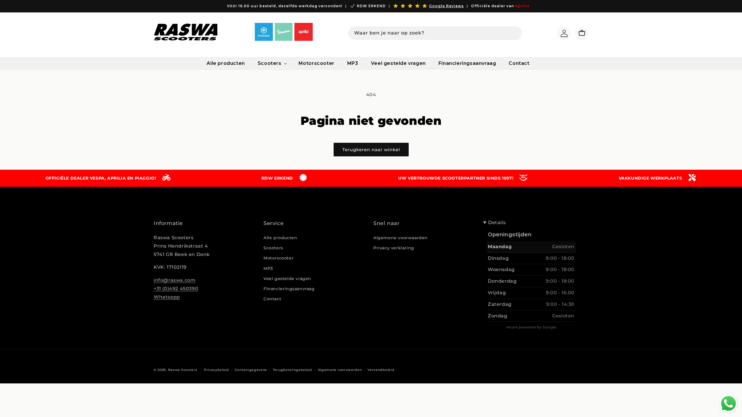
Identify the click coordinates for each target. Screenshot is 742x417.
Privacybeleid (216, 370)
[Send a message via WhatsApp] (728, 403)
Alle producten (280, 237)
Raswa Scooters (182, 370)
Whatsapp (167, 297)
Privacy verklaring (393, 247)
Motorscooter (278, 258)
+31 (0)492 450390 (176, 288)
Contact (272, 298)
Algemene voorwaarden (400, 237)
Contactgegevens (251, 370)
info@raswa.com (174, 280)
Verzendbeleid (381, 370)
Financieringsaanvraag (289, 288)
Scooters (273, 247)
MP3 (268, 268)
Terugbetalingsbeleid (292, 370)
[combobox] (435, 33)
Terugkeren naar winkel (371, 149)
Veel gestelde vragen (287, 278)
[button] (271, 63)
